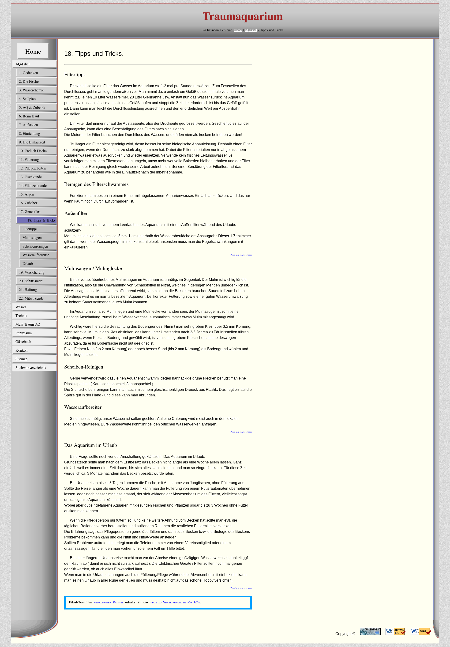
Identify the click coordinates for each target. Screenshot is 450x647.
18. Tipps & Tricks (41, 220)
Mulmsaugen (32, 237)
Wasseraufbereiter (35, 254)
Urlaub (27, 263)
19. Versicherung (31, 272)
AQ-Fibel (251, 30)
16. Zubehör (28, 202)
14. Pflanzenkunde (33, 185)
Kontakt (21, 350)
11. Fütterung (29, 159)
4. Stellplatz (27, 98)
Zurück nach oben (241, 255)
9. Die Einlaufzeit (32, 141)
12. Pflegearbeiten (32, 168)
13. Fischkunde (30, 176)
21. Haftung (28, 289)
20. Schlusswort (30, 280)
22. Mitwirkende (31, 298)
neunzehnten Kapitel (109, 602)
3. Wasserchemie (31, 89)
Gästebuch (23, 341)
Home (238, 30)
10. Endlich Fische (33, 150)
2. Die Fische (29, 81)
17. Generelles (29, 211)
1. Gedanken (28, 72)
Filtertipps (29, 228)
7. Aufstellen (28, 124)
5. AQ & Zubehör (32, 107)
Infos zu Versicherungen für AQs (175, 602)
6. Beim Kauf (29, 115)
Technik (21, 315)
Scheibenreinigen (35, 246)
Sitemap (21, 358)
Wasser (20, 306)
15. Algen (26, 194)
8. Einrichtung (29, 133)
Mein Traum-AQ (27, 324)
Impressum (23, 332)
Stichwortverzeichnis (30, 367)
